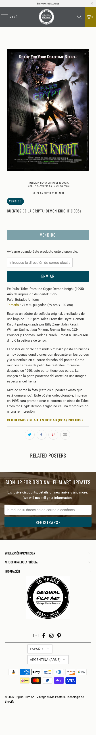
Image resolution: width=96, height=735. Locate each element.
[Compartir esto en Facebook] (41, 435)
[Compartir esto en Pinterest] (53, 435)
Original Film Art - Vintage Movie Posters (40, 697)
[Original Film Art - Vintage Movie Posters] (46, 17)
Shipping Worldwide (48, 3)
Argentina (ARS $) (45, 660)
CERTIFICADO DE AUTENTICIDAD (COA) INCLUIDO (45, 420)
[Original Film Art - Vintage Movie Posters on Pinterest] (59, 636)
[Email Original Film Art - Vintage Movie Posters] (36, 636)
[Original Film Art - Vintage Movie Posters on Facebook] (44, 636)
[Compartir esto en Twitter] (30, 435)
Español (37, 649)
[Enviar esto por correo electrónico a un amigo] (65, 435)
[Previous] (10, 111)
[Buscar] (79, 16)
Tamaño (13, 305)
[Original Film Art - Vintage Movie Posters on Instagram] (51, 636)
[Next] (85, 111)
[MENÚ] (2, 16)
